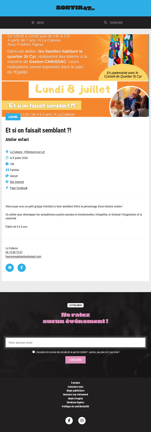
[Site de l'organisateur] (10, 268)
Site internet (17, 182)
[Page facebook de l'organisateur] (21, 268)
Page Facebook (18, 188)
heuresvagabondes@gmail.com (23, 256)
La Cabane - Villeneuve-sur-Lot (27, 152)
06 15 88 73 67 (14, 252)
